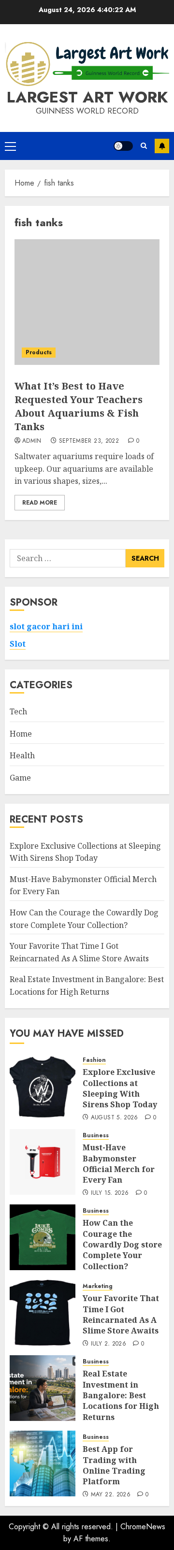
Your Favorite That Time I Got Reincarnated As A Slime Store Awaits (121, 1314)
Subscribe (162, 146)
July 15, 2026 (110, 1193)
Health (22, 755)
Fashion (94, 1060)
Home (21, 733)
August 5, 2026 (114, 1118)
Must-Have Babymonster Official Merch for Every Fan (119, 1163)
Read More (39, 502)
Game (20, 777)
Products (39, 352)
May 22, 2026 (110, 1495)
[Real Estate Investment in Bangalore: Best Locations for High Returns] (42, 1388)
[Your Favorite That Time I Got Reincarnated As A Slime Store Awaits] (42, 1313)
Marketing (98, 1286)
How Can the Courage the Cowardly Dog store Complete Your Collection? (122, 1244)
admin (32, 441)
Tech (18, 711)
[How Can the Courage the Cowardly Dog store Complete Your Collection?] (42, 1237)
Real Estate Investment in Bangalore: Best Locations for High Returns (121, 1395)
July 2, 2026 (108, 1344)
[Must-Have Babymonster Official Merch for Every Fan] (42, 1162)
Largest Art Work (87, 97)
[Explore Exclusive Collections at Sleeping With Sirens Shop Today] (42, 1086)
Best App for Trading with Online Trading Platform (114, 1465)
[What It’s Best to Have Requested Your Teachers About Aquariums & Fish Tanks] (87, 302)
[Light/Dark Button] (123, 146)
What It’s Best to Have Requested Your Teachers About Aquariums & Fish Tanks (78, 406)
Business (96, 1135)
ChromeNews (142, 1526)
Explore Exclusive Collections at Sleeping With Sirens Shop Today (120, 1088)
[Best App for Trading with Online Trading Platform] (42, 1463)
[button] (10, 146)
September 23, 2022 (89, 441)
